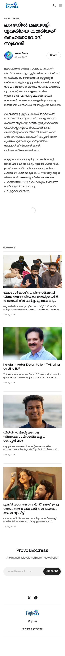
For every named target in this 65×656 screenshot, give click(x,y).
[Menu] (60, 5)
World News (11, 19)
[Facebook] (36, 597)
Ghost (39, 629)
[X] (29, 597)
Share (53, 55)
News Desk (21, 54)
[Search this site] (54, 5)
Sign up (32, 621)
